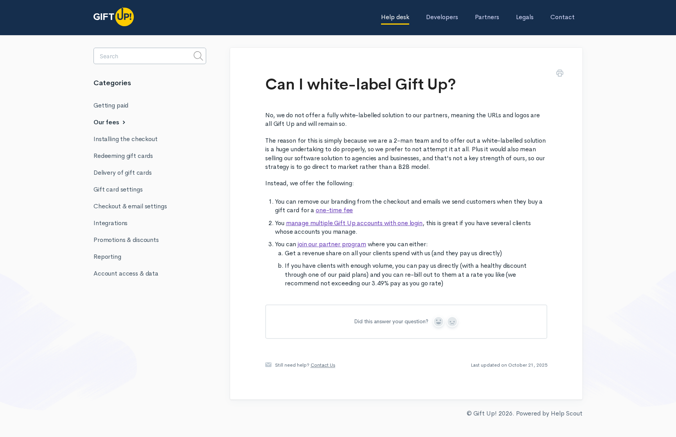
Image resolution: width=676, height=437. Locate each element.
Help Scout (567, 413)
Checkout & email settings (130, 206)
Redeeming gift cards (123, 156)
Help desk (395, 17)
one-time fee (334, 210)
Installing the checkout (125, 139)
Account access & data (125, 273)
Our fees (107, 122)
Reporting (107, 257)
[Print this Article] (560, 74)
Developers (442, 17)
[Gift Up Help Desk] (132, 17)
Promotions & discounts (126, 240)
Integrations (110, 223)
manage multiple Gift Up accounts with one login (354, 223)
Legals (525, 17)
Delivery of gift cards (122, 172)
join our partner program (332, 244)
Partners (487, 17)
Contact (562, 17)
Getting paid (110, 105)
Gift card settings (117, 189)
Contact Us (323, 365)
